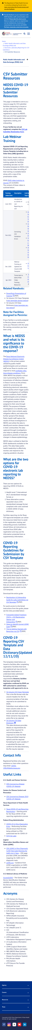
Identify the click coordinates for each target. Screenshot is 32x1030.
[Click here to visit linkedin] (25, 1024)
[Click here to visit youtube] (19, 1024)
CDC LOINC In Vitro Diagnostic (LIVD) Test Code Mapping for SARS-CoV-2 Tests (17, 850)
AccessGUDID (8, 878)
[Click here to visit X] (14, 1024)
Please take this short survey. (17, 19)
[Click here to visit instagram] (9, 1024)
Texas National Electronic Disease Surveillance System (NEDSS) (13, 358)
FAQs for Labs (11, 836)
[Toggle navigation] (28, 33)
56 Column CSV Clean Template (17, 692)
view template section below (17, 300)
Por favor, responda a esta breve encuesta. (16, 27)
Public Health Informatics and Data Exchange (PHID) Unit (14, 60)
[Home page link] (12, 33)
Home (4, 41)
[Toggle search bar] (24, 33)
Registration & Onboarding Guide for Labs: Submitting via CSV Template (17, 599)
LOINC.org (10, 863)
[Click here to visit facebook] (4, 1024)
